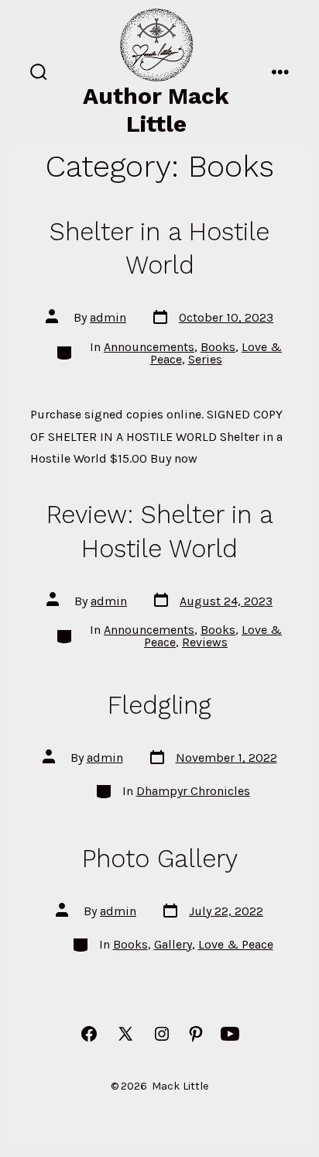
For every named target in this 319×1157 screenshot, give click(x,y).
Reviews (205, 642)
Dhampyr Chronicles (193, 790)
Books (218, 346)
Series (205, 359)
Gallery (173, 944)
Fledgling (159, 705)
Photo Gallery (160, 858)
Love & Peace (235, 944)
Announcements (149, 346)
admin (108, 317)
